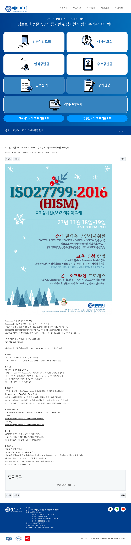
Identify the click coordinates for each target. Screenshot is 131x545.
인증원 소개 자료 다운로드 (97, 118)
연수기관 (77, 8)
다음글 (16, 159)
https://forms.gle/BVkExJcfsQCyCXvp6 (21, 394)
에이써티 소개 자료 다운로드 (34, 118)
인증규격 (91, 8)
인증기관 (63, 8)
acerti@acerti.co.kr (38, 525)
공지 (7, 130)
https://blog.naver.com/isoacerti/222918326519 (24, 419)
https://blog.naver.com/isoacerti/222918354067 (24, 425)
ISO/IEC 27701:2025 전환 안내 (27, 130)
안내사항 (119, 8)
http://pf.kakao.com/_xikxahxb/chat (22, 452)
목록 (123, 159)
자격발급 (105, 8)
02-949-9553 (37, 512)
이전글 (8, 159)
